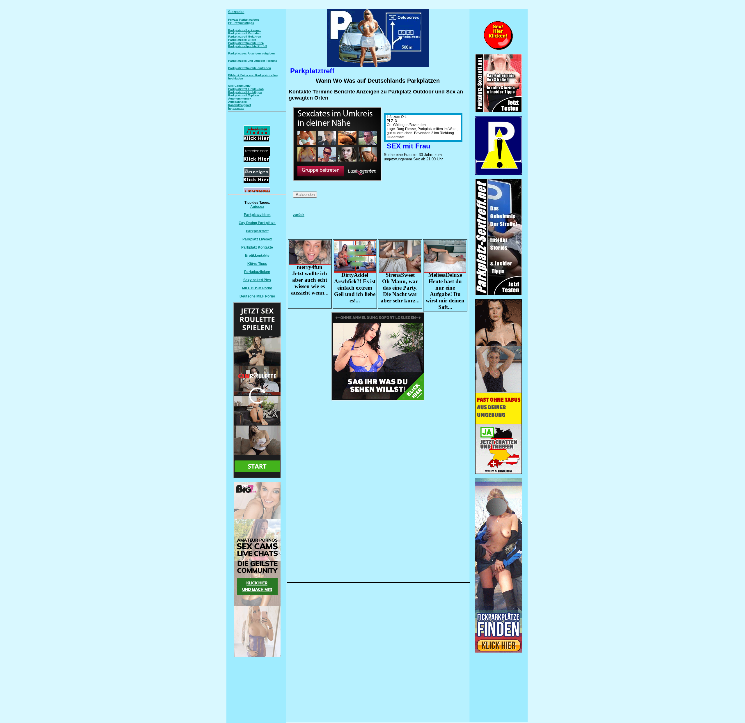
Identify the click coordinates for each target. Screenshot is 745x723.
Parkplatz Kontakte (257, 247)
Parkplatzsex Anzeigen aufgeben (251, 53)
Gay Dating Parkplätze (257, 223)
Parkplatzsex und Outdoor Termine (252, 60)
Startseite (236, 12)
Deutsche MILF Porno (257, 296)
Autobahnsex (237, 101)
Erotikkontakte (257, 256)
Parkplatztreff (257, 231)
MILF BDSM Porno (257, 288)
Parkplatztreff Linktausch (246, 89)
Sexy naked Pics (257, 280)
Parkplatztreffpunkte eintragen (249, 68)
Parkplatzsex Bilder (242, 39)
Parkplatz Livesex (257, 239)
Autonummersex (239, 98)
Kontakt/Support (239, 105)
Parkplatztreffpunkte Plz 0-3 (247, 46)
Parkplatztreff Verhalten (244, 33)
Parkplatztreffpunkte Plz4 (246, 43)
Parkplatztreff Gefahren (244, 36)
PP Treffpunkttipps (241, 22)
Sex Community (239, 85)
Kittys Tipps (257, 264)
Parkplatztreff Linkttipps (245, 92)
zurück (298, 215)
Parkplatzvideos (257, 215)
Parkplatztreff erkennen (244, 30)
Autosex (257, 207)
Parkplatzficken (257, 272)
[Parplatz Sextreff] (498, 294)
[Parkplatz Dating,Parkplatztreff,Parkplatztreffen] (498, 651)
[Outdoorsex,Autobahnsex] (498, 173)
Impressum (236, 108)
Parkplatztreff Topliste (243, 95)
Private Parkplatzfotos (244, 19)
